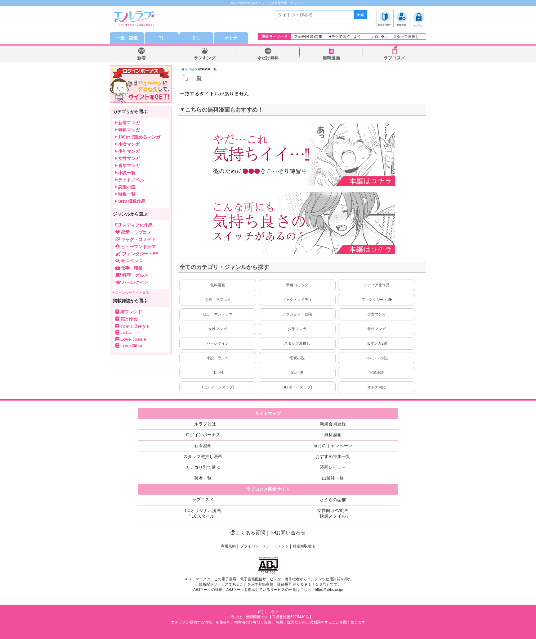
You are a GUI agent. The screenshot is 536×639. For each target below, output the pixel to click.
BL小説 (297, 372)
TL (161, 37)
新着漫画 (203, 445)
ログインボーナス (202, 434)
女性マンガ (217, 329)
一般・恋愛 (127, 37)
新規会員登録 (333, 423)
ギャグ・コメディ (297, 299)
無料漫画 (331, 57)
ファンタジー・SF (376, 299)
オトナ (231, 37)
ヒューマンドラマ (218, 314)
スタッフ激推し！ (408, 36)
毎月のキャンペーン (332, 445)
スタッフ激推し (297, 343)
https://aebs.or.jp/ (329, 589)
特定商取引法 (304, 546)
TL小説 (218, 372)
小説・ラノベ (218, 358)
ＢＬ (196, 37)
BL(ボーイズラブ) (297, 387)
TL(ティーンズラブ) (217, 387)
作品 (191, 69)
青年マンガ (376, 329)
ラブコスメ (394, 57)
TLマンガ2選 (376, 343)
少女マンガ (376, 314)
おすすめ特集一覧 (332, 456)
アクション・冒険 (297, 314)
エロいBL (379, 36)
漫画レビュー (333, 467)
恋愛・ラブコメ (218, 299)
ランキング (205, 57)
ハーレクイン (218, 343)
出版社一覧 (333, 478)
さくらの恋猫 (333, 499)
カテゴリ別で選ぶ (202, 467)
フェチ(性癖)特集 (308, 36)
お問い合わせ (291, 532)
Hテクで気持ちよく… (346, 36)
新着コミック (297, 285)
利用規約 (228, 546)
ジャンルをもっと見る (131, 292)
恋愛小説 (297, 358)
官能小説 (376, 372)
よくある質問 (250, 532)
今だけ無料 (268, 57)
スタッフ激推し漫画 (202, 456)
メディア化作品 (377, 285)
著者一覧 (203, 478)
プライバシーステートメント (264, 546)
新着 (141, 57)
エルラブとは (203, 423)
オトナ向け (376, 387)
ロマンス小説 (376, 358)
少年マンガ (297, 329)
